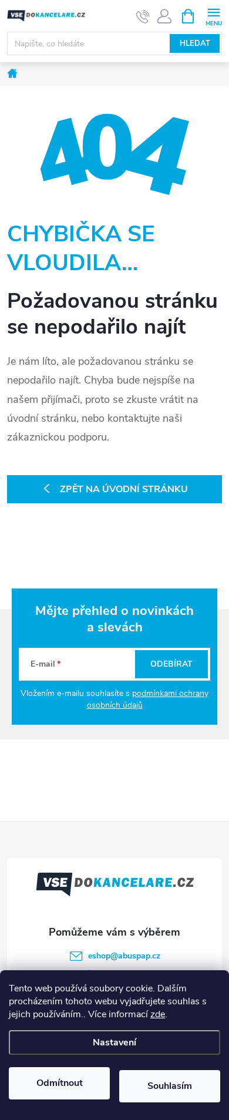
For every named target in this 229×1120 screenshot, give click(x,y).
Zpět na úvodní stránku (124, 489)
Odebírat (171, 664)
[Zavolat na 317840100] (143, 16)
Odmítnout (59, 1083)
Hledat (195, 43)
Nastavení (114, 1042)
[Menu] (213, 15)
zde (157, 1014)
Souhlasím (169, 1085)
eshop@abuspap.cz (124, 955)
